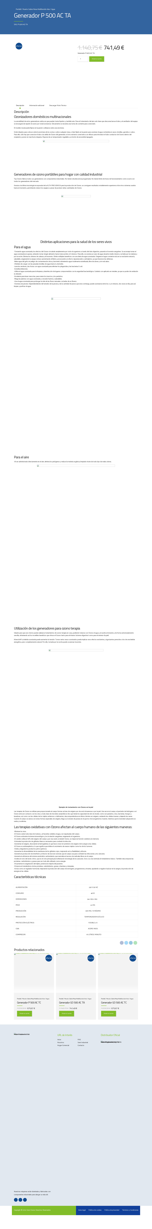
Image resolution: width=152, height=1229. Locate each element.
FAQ (79, 1039)
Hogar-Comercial (63, 1045)
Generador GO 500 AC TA (72, 1003)
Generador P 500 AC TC (29, 1003)
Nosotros (60, 1042)
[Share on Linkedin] (131, 943)
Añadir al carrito (97, 59)
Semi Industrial (83, 1042)
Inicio (59, 1039)
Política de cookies (95, 1210)
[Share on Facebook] (122, 943)
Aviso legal (82, 1210)
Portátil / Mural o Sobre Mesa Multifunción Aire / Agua (35, 9)
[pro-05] (34, 973)
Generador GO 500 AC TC (114, 1003)
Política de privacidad (111, 1210)
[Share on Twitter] (126, 943)
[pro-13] (76, 973)
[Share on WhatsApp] (135, 943)
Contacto (81, 1045)
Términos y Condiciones (130, 1210)
